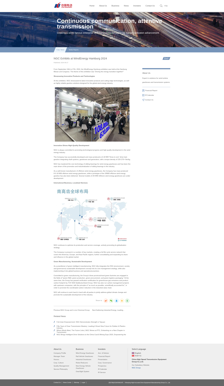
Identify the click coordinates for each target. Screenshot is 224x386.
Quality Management (61, 366)
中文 (166, 6)
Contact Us (150, 6)
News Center (67, 382)
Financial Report (151, 90)
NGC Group (136, 368)
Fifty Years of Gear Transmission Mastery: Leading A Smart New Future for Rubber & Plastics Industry (91, 326)
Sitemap (76, 382)
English (138, 353)
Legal (83, 382)
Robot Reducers (82, 363)
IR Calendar (149, 95)
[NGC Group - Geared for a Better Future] (63, 5)
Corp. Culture (59, 363)
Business (115, 6)
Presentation (102, 359)
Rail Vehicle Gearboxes (84, 356)
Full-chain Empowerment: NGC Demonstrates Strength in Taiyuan (81, 322)
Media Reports (74, 50)
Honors (56, 359)
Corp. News (60, 50)
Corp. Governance (105, 363)
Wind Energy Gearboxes (85, 353)
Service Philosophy (61, 369)
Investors (137, 6)
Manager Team (59, 356)
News (126, 6)
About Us (103, 6)
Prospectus (102, 366)
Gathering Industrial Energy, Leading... (110, 310)
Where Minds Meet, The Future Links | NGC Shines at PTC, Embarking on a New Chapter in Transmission (91, 330)
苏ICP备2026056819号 (116, 382)
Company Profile (60, 353)
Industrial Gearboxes (83, 359)
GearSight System (82, 371)
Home (91, 6)
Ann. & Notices (103, 353)
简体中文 (138, 356)
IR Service (102, 372)
